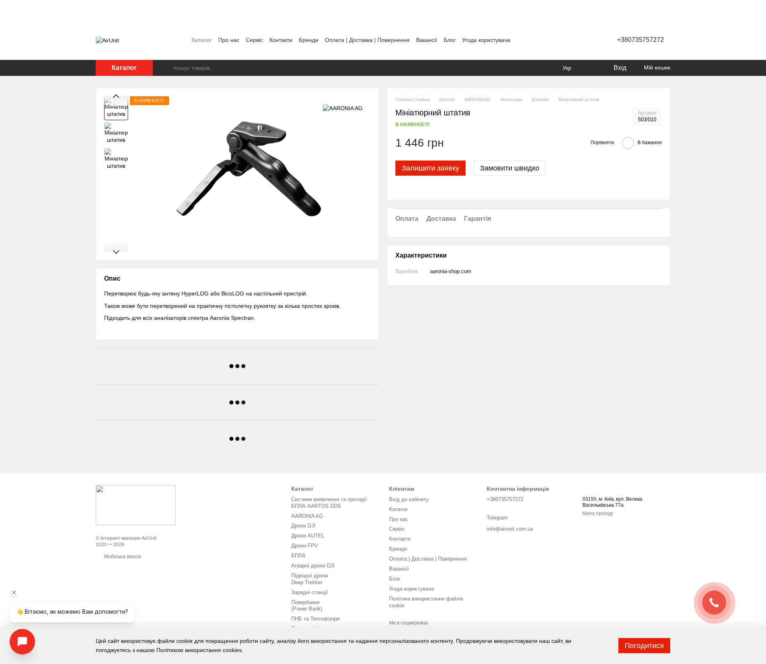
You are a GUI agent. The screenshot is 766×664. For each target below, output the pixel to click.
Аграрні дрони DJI (313, 566)
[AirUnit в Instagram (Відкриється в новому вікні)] (560, 40)
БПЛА (298, 556)
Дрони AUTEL (307, 536)
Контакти (280, 40)
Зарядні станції (309, 592)
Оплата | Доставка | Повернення (367, 40)
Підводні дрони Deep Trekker (309, 579)
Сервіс (254, 40)
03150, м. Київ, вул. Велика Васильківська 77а (612, 502)
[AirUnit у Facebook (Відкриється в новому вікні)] (550, 40)
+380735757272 (640, 39)
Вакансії (426, 40)
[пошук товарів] (167, 67)
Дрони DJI (303, 526)
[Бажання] (590, 68)
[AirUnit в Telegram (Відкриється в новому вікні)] (569, 40)
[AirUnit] (136, 504)
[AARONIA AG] (343, 108)
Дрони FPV (304, 546)
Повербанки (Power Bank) (306, 605)
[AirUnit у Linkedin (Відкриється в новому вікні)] (579, 40)
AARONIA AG (307, 516)
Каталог (202, 40)
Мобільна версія (122, 556)
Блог (450, 40)
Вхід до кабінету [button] (409, 499)
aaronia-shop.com (450, 271)
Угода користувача (486, 40)
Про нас (228, 40)
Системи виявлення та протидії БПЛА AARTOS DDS (329, 502)
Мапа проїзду (597, 513)
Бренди (308, 40)
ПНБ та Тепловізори (315, 619)
